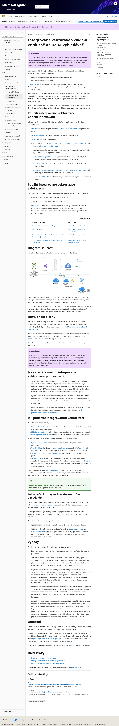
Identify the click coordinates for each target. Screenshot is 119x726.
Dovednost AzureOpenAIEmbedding (43, 226)
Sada (33, 139)
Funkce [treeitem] (7, 56)
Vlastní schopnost (37, 229)
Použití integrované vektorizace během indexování (103, 39)
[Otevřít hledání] (107, 16)
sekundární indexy (52, 470)
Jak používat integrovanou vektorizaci (105, 59)
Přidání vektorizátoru (38, 427)
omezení (72, 645)
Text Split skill (56, 143)
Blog (29, 724)
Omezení (99, 64)
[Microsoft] (3, 16)
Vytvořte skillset (36, 448)
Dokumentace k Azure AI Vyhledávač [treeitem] (11, 41)
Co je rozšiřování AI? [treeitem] (13, 92)
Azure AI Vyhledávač (46, 34)
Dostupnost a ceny (102, 50)
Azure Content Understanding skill (73, 143)
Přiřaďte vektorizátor (38, 432)
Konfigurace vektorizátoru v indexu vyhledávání (48, 661)
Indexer (33, 129)
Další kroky (100, 67)
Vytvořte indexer (37, 458)
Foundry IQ (61, 60)
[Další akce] (89, 34)
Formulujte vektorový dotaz (41, 435)
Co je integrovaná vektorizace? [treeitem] (12, 96)
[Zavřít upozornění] (115, 3)
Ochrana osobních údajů (48, 724)
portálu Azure (70, 57)
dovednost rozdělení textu (59, 448)
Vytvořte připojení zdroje (40, 443)
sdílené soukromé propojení (43, 505)
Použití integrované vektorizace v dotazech (106, 44)
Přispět (36, 724)
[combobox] (12, 36)
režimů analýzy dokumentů (48, 146)
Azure (36, 34)
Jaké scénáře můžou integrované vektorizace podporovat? (104, 53)
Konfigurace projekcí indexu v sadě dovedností (47, 663)
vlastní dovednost (76, 529)
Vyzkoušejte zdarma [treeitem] (11, 66)
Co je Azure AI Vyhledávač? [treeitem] (13, 49)
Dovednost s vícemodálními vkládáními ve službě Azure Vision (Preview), (60, 170)
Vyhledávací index (37, 135)
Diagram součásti (102, 47)
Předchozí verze (21, 724)
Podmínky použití (100, 724)
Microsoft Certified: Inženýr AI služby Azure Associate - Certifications (50, 692)
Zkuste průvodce (40, 485)
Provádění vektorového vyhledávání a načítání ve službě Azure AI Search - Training (54, 684)
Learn (30, 34)
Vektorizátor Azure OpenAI (76, 226)
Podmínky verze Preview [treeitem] (12, 59)
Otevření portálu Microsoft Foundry (90, 21)
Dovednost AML (40, 177)
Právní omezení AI (7, 724)
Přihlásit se (113, 16)
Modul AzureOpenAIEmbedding (46, 157)
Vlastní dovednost (41, 163)
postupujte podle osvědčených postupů (47, 639)
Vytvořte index (36, 453)
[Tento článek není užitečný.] (99, 76)
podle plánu (86, 461)
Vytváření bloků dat (34, 84)
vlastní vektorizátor (38, 532)
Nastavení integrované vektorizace (43, 658)
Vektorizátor (35, 206)
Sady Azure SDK (39, 60)
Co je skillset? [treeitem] (11, 101)
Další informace (76, 667)
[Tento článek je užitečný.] (97, 76)
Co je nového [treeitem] (9, 52)
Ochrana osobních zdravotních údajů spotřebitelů (75, 724)
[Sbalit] (23, 32)
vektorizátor (55, 453)
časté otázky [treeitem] (9, 63)
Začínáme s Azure (110, 21)
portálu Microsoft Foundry (64, 65)
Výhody (99, 62)
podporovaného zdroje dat (70, 129)
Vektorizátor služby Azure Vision (78, 235)
